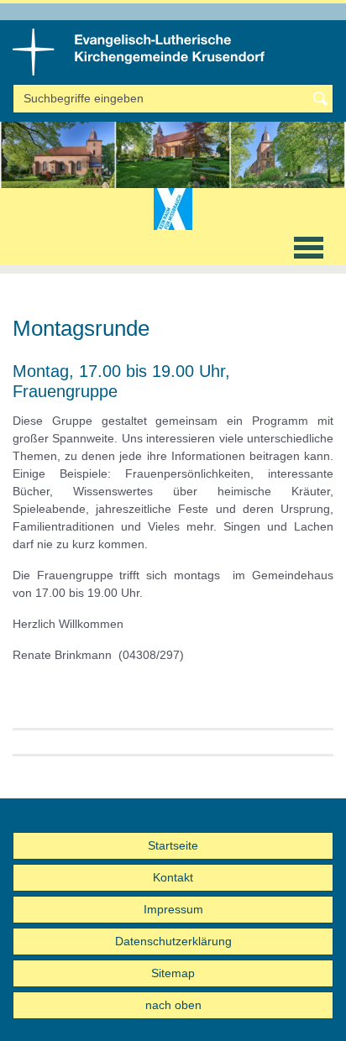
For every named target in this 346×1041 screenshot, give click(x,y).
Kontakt (173, 877)
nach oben (173, 1005)
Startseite (173, 845)
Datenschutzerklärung (173, 941)
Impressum (173, 909)
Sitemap (173, 973)
